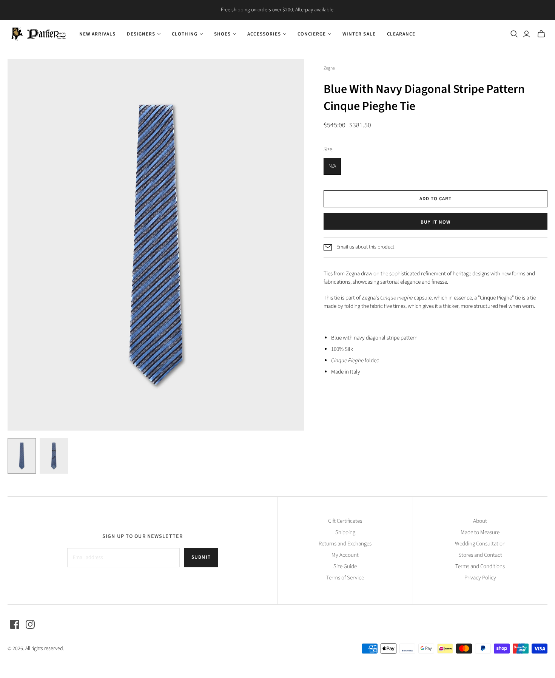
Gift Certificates (345, 521)
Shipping (345, 532)
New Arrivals (97, 34)
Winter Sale (358, 34)
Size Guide (345, 566)
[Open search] (514, 34)
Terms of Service (345, 578)
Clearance (401, 34)
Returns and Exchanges (345, 544)
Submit (201, 557)
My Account (345, 555)
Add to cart (435, 198)
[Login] (526, 34)
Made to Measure (480, 532)
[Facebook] (14, 624)
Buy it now (435, 222)
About (480, 521)
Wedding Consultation (480, 544)
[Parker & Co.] (38, 34)
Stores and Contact (480, 555)
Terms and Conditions (480, 566)
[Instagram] (30, 624)
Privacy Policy (480, 578)
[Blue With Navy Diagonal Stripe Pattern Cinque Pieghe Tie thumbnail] (22, 456)
